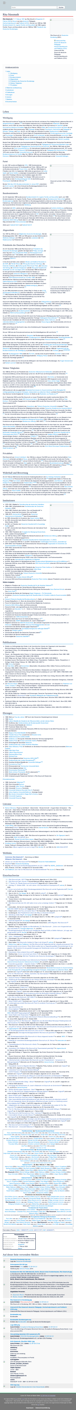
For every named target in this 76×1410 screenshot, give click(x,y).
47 (67, 464)
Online (15, 827)
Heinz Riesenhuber (28, 1174)
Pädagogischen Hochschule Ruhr (31, 146)
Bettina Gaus (13, 944)
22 (64, 350)
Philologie (31, 129)
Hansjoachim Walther (42, 1193)
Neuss (15, 21)
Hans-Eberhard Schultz (57, 589)
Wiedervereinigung (31, 285)
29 (57, 393)
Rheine (65, 127)
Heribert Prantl (7, 483)
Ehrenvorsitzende (20, 222)
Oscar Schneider (13, 1174)
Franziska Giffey (13, 1144)
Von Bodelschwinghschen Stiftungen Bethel (35, 628)
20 (64, 339)
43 (17, 445)
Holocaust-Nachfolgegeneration (34, 625)
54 (65, 494)
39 (36, 441)
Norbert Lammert (10, 363)
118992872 (23, 1230)
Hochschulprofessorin (9, 23)
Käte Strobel (7, 1134)
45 (42, 460)
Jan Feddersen (9, 869)
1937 (23, 19)
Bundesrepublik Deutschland (44, 1131)
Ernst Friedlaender (40, 1218)
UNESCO (29, 725)
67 (29, 636)
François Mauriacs (29, 139)
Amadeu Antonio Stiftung (23, 577)
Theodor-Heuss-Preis (15, 735)
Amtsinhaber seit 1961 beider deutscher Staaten (41, 1162)
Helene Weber (9, 1209)
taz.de (52, 869)
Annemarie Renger (35, 1198)
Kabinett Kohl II (14, 225)
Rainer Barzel (32, 1200)
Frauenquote (6, 181)
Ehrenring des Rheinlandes (17, 770)
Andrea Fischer (14, 1157)
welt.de (60, 895)
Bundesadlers (22, 1322)
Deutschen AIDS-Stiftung (10, 220)
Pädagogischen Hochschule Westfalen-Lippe (55, 144)
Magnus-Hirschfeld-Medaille (17, 733)
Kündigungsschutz (34, 337)
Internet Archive (43, 827)
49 (60, 466)
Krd (21, 1266)
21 (49, 346)
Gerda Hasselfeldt (32, 1155)
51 (34, 482)
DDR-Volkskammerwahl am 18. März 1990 (22, 277)
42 (31, 443)
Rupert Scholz (22, 1185)
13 (45, 292)
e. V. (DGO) (53, 540)
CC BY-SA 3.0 (32, 1266)
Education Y (18, 609)
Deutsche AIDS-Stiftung (12, 605)
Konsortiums (31, 406)
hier (16, 1399)
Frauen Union (23, 169)
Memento (22, 827)
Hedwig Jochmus (65, 1209)
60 (15, 591)
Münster (5, 131)
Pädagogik (66, 129)
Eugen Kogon (23, 1218)
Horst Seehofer (51, 1155)
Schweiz (55, 350)
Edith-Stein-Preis (14, 750)
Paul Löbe (9, 1218)
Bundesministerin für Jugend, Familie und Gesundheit (19, 25)
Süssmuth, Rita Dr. (18, 1295)
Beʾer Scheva (33, 794)
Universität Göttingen (62, 156)
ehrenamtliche (17, 514)
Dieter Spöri (26, 1224)
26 (23, 357)
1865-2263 (14, 1013)
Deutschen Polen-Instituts (43, 567)
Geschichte (56, 129)
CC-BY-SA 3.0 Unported (48, 1395)
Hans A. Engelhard (60, 1166)
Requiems (6, 481)
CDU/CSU (15, 1196)
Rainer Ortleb (27, 1193)
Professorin (21, 150)
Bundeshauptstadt (24, 311)
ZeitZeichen (59, 866)
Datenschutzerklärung (42, 1408)
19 (57, 332)
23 (66, 350)
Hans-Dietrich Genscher (24, 1166)
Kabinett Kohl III (27, 225)
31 (3, 413)
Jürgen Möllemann (46, 1189)
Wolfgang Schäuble (36, 1176)
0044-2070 (63, 847)
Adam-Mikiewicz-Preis (16, 746)
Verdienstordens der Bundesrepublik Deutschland (33, 723)
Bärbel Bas (35, 1204)
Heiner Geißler (13, 173)
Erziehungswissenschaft (58, 133)
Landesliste (34, 238)
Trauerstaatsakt (7, 479)
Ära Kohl (31, 354)
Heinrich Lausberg (63, 139)
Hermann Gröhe (33, 1159)
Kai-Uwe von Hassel (11, 1198)
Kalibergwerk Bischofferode (48, 318)
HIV (37, 214)
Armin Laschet (9, 186)
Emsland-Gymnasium (55, 127)
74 (28, 773)
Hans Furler (56, 1218)
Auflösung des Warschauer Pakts (28, 266)
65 (21, 630)
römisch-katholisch (20, 457)
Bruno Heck (35, 1133)
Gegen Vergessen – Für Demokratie (40, 593)
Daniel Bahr (15, 1159)
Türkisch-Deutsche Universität (32, 573)
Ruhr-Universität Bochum (21, 148)
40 (71, 441)
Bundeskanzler (52, 199)
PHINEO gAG (16, 630)
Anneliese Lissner (10, 843)
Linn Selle (55, 1224)
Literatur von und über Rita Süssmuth (16, 862)
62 (44, 620)
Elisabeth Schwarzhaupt (15, 1151)
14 (3, 294)
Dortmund (46, 146)
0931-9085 (14, 909)
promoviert (65, 135)
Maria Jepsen (29, 839)
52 (35, 482)
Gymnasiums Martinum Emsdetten (13, 127)
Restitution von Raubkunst (48, 394)
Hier (23, 1399)
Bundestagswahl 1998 (15, 354)
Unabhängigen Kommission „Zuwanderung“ (53, 542)
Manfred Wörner (43, 1170)
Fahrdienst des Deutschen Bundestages (55, 344)
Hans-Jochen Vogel (54, 381)
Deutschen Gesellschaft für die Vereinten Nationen (36, 585)
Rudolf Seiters (10, 1191)
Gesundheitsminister (27, 1150)
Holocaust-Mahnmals (51, 339)
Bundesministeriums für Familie (12, 154)
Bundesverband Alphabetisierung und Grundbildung (51, 561)
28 (34, 386)
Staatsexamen (53, 131)
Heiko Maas (37, 569)
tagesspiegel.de (24, 1013)
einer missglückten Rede (19, 253)
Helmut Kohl (61, 199)
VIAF (44, 1230)
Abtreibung (27, 205)
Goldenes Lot (13, 739)
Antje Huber (44, 1134)
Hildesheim (19, 782)
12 (25, 287)
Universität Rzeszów (15, 798)
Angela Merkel (38, 1138)
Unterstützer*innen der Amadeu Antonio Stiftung (23, 1070)
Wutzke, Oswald (18, 1297)
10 (13, 258)
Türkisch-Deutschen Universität (46, 406)
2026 (9, 21)
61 (41, 618)
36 (18, 434)
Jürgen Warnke (58, 1174)
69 (34, 760)
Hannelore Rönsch (14, 1138)
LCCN (31, 1230)
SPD (40, 1202)
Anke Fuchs (61, 1134)
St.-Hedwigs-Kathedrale (53, 477)
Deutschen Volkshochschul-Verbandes (40, 372)
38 (34, 439)
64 (49, 628)
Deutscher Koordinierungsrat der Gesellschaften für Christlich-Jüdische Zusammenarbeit (39, 595)
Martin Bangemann (46, 1168)
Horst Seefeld (21, 1220)
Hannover (6, 156)
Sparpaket (30, 335)
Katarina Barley (53, 1142)
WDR (63, 1036)
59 (52, 585)
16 (60, 305)
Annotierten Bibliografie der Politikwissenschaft (44, 695)
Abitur (44, 127)
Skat (25, 463)
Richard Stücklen (10, 1200)
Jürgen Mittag (9, 825)
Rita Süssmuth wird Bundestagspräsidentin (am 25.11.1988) (29, 866)
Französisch (48, 129)
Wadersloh (56, 123)
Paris (18, 131)
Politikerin (22, 23)
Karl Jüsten (16, 481)
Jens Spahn (51, 1159)
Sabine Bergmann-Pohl (10, 281)
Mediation (27, 394)
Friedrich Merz (28, 483)
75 (24, 782)
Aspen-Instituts (34, 518)
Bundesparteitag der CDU (23, 179)
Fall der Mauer (15, 264)
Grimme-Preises (25, 1269)
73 (39, 771)
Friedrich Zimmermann (43, 1166)
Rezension (21, 695)
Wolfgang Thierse (42, 356)
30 (64, 406)
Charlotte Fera (21, 1211)
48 (69, 464)
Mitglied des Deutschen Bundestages (30, 234)
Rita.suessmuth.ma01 (27, 1302)
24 (67, 350)
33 (44, 421)
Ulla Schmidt (35, 1157)
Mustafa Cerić (36, 735)
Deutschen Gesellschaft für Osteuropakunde (35, 540)
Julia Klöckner (58, 481)
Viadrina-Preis (13, 741)
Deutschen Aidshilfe (22, 636)
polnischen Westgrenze (21, 274)
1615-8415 (21, 837)
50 (47, 478)
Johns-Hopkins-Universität (17, 792)
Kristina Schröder (13, 1142)
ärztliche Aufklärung (57, 208)
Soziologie (69, 133)
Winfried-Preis (13, 756)
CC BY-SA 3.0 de (34, 1343)
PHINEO (33, 436)
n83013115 (37, 1230)
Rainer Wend (41, 1224)
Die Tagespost (60, 835)
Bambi (11, 719)
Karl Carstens (55, 1198)
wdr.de (62, 885)
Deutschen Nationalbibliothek (47, 862)
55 (23, 515)
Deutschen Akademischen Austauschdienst (58, 408)
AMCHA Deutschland (26, 623)
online (42, 893)
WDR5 (53, 866)
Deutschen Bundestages (23, 1261)
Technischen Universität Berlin (30, 766)
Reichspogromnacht (36, 253)
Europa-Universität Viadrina (28, 741)
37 (37, 436)
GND (18, 1230)
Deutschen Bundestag (22, 864)
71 (21, 763)
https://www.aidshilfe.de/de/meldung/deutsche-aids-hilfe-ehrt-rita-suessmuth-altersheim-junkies (37, 1099)
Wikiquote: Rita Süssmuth (13, 859)
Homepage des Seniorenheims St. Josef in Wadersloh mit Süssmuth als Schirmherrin (35, 1085)
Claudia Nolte (59, 1138)
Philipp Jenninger (38, 251)
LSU (24, 768)
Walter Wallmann (40, 1172)
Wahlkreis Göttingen (9, 238)
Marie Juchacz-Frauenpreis (17, 772)
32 (57, 413)
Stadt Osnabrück (8, 448)
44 (16, 447)
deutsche (25, 21)
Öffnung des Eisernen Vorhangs (32, 264)
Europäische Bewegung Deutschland (31, 1327)
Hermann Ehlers (29, 1196)
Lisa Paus (24, 1146)
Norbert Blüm (29, 1170)
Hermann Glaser (12, 684)
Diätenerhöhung (46, 302)
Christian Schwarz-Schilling (58, 1172)
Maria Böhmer (61, 1211)
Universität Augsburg (15, 796)
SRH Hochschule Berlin (30, 399)
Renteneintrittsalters (65, 337)
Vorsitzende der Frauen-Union (38, 1208)
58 (32, 576)
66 (40, 632)
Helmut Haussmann (15, 1183)
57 (21, 574)
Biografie (7, 864)
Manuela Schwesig (33, 1142)
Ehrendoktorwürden (9, 779)
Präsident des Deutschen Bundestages (41, 1206)
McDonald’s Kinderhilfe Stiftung (12, 432)
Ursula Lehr (52, 1136)
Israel (47, 625)
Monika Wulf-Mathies (10, 1224)
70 (42, 761)
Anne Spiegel (51, 1144)
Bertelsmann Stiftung (29, 421)
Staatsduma (28, 555)
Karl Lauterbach (25, 1161)
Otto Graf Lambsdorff (29, 1168)
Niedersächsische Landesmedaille (19, 737)
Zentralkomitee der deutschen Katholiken (31, 504)
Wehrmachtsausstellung (17, 313)
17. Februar (17, 19)
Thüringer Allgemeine (26, 928)
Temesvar (19, 788)
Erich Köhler (8, 1196)
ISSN (15, 837)
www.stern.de (62, 1040)
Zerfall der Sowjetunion (20, 268)
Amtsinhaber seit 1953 (41, 1147)
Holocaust (8, 625)
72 (26, 769)
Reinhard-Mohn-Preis (15, 754)
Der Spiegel (22, 893)
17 (58, 317)
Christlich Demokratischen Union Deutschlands (30, 1387)
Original (18, 966)
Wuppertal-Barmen (8, 123)
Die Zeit (40, 847)
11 (15, 258)
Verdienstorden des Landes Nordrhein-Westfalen (23, 744)
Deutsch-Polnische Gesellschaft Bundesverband (19, 599)
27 (66, 373)
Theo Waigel (44, 1181)
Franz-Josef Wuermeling (14, 1133)
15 (45, 303)
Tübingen (11, 131)
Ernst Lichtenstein (39, 135)
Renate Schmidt (20, 839)
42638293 (49, 1230)
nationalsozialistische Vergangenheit (14, 322)
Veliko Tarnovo (20, 786)
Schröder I (58, 354)
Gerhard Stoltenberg (12, 1168)
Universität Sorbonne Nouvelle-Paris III (20, 790)
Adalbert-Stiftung (53, 434)
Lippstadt (60, 125)
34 (33, 430)
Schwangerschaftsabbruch (11, 292)
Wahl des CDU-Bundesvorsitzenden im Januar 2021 (23, 184)
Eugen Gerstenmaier (66, 361)
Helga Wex (42, 1211)
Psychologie (9, 135)
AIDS (14, 208)
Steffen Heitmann (50, 320)
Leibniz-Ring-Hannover (16, 752)
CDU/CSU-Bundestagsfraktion (29, 1336)
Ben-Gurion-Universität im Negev (19, 794)
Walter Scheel (36, 1220)
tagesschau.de (61, 1048)
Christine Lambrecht (34, 1144)
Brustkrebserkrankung (56, 463)
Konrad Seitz (25, 666)
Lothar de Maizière (59, 1191)
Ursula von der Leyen (54, 1140)
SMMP (18, 621)
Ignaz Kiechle (61, 1168)
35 (23, 432)
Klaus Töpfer (25, 1187)
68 (37, 758)
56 (25, 533)
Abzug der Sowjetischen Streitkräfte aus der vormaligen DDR (25, 269)
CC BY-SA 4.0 (44, 1302)
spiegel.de (58, 917)
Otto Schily (50, 377)
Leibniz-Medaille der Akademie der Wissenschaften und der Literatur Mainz (31, 721)
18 (16, 323)
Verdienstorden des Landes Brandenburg (21, 760)
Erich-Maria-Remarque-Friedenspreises (57, 446)
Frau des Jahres (19, 717)
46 (70, 462)
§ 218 (44, 290)
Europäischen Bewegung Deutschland (31, 419)
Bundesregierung (8, 201)
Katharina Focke (26, 1134)
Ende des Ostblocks (9, 266)
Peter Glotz (10, 666)
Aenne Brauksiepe (53, 1133)
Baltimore (28, 792)
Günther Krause (44, 1191)
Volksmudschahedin (9, 426)
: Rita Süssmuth (13, 857)
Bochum (21, 784)
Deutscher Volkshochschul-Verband (28, 962)
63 (38, 626)
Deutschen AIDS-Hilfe (30, 758)
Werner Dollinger (25, 1172)
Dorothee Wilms (44, 1174)
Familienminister (27, 1131)
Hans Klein (60, 1189)
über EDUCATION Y (15, 1007)
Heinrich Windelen (14, 1170)
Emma (11, 664)
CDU (27, 23)
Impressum (30, 1408)
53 (30, 486)
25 (69, 350)
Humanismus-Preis (15, 764)
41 (3, 443)
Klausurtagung (46, 322)
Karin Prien (43, 1146)
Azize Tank (11, 591)
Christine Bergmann (12, 1140)
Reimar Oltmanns (10, 808)
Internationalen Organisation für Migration (27, 559)
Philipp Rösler (53, 1157)
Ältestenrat (6, 348)
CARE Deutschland (22, 617)
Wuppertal (39, 19)
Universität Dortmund (25, 152)
